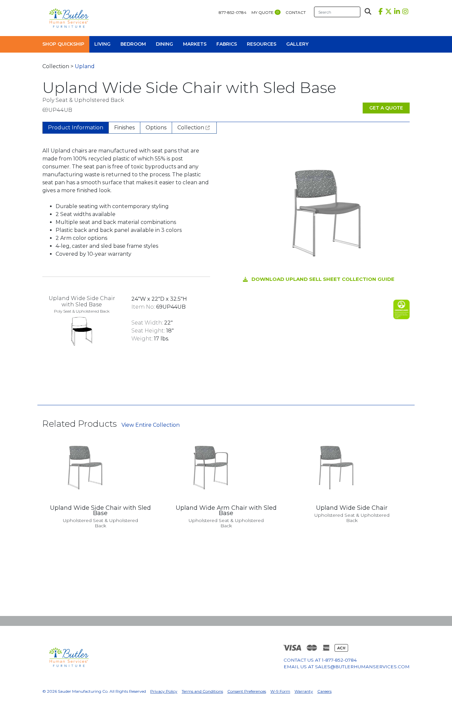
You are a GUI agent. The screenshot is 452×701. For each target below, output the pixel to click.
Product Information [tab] (75, 127)
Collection (191, 127)
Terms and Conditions (202, 691)
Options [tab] (156, 127)
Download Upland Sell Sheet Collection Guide (322, 279)
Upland (85, 66)
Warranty (303, 691)
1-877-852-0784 (339, 660)
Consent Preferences (246, 691)
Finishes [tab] (124, 127)
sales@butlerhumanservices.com (362, 666)
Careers (324, 691)
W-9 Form (280, 691)
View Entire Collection (150, 425)
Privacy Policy (163, 691)
